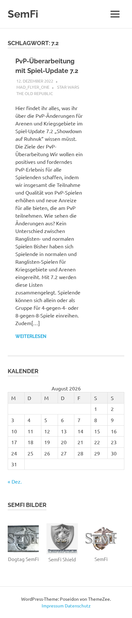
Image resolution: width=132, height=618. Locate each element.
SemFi (23, 14)
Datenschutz (78, 605)
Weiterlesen (30, 336)
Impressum (53, 605)
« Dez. (15, 481)
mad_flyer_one (32, 87)
